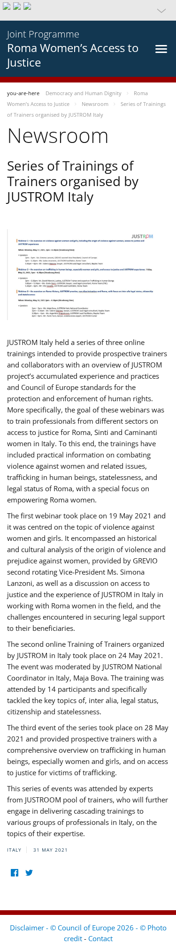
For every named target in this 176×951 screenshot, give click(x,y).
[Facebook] (14, 872)
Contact (100, 938)
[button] (88, 10)
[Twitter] (29, 872)
